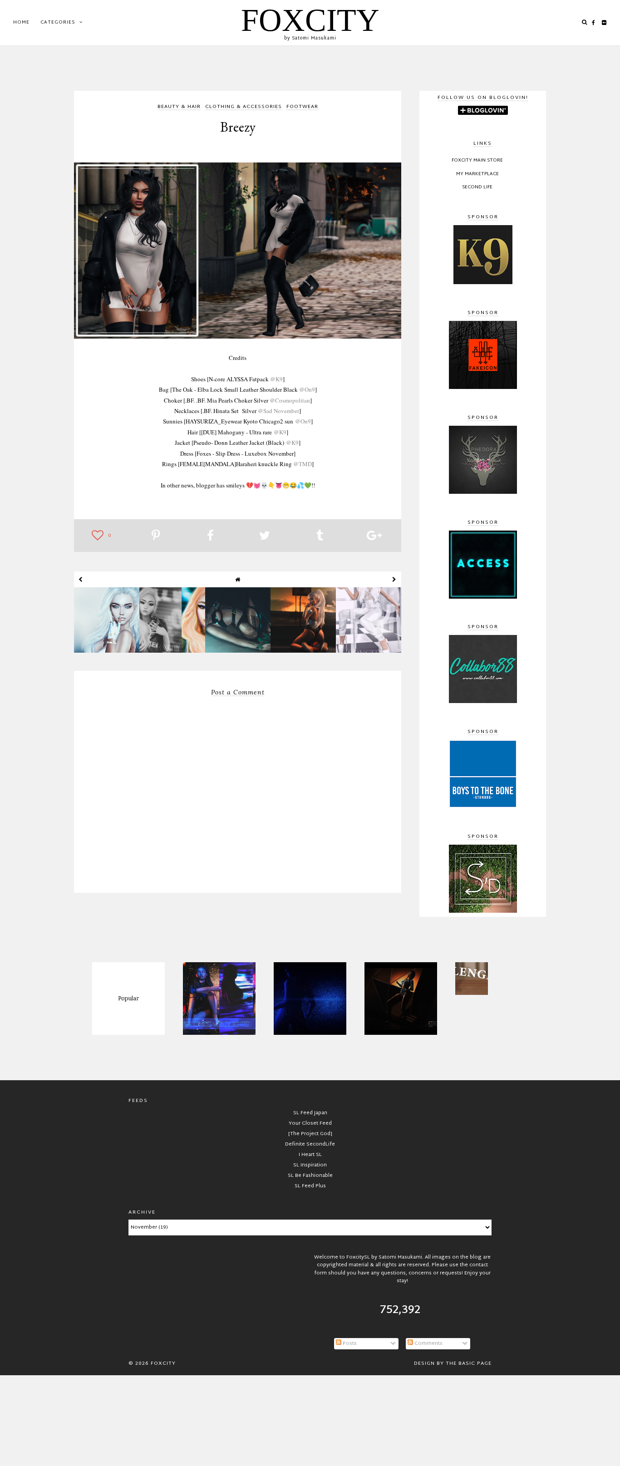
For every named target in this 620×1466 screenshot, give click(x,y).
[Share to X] (264, 537)
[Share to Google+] (374, 537)
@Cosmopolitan (290, 400)
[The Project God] (310, 1133)
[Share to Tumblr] (319, 537)
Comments (428, 1343)
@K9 (276, 379)
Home (21, 22)
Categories (57, 22)
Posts (349, 1343)
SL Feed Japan (310, 1112)
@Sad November (278, 411)
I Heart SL (310, 1154)
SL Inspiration (310, 1165)
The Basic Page (469, 1363)
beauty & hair (179, 107)
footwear (302, 107)
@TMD (302, 464)
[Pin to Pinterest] (156, 537)
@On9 (307, 389)
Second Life (477, 187)
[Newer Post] (81, 579)
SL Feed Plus (310, 1186)
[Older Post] (394, 579)
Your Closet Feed (310, 1123)
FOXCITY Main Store (477, 161)
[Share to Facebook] (210, 537)
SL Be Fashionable (310, 1175)
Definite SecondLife (310, 1144)
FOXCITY (310, 20)
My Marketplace (477, 174)
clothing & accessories (243, 107)
